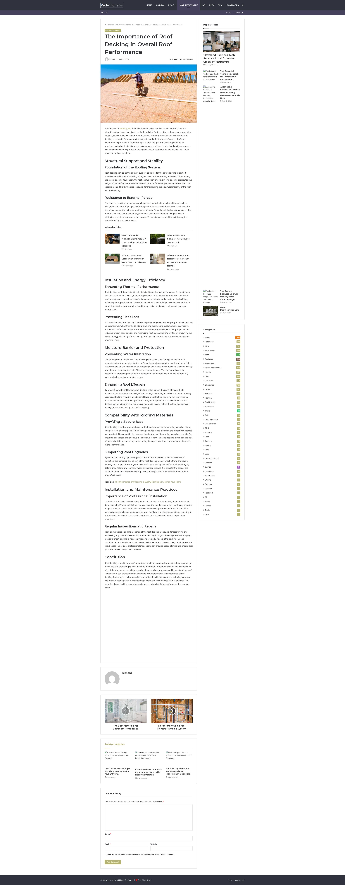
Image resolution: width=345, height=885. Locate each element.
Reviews (208, 463)
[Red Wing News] (111, 5)
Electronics (210, 475)
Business (160, 5)
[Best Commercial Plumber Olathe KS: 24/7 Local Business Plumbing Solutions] (112, 239)
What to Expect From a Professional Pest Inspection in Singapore (178, 771)
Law (203, 5)
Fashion (208, 398)
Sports (208, 445)
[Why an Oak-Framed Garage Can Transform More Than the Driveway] (112, 259)
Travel (207, 411)
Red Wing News (144, 880)
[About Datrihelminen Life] (210, 311)
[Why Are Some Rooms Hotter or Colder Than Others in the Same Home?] (157, 259)
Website (153, 844)
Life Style (209, 381)
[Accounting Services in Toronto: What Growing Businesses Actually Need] (210, 187)
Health (171, 5)
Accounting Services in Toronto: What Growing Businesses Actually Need (230, 92)
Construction (210, 424)
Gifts (207, 514)
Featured (209, 493)
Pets (207, 450)
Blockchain (209, 385)
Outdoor (208, 484)
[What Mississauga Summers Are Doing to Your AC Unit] (157, 239)
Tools (207, 510)
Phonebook (210, 363)
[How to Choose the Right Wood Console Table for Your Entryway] (118, 758)
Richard (127, 673)
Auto (207, 415)
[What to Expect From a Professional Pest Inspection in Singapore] (179, 758)
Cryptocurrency (212, 458)
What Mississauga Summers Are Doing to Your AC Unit (178, 239)
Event (207, 501)
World (207, 337)
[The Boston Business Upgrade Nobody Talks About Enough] (210, 297)
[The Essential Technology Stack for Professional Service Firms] (210, 75)
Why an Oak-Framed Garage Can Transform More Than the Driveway (134, 259)
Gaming (208, 441)
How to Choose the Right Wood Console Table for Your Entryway (117, 771)
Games (208, 467)
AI (206, 497)
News (211, 5)
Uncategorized (211, 419)
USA (207, 346)
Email (108, 844)
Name (108, 834)
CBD (207, 428)
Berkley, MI (125, 128)
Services (209, 393)
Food (207, 437)
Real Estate (210, 402)
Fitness (208, 506)
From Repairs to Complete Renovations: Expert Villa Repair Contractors (148, 772)
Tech (220, 5)
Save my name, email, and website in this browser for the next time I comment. (141, 854)
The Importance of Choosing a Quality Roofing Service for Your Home (148, 482)
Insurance (209, 471)
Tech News (210, 350)
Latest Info (209, 342)
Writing (208, 480)
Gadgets (208, 488)
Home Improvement (188, 5)
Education (209, 406)
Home (149, 5)
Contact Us (233, 5)
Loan (207, 454)
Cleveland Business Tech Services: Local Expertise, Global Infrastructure (219, 58)
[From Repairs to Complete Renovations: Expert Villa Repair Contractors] (148, 759)
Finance (208, 432)
